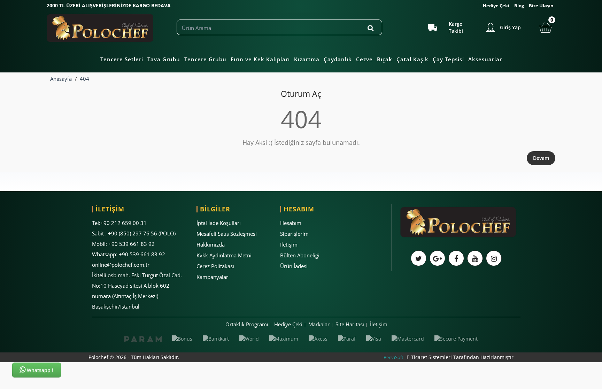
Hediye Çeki (496, 5)
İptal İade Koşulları (218, 222)
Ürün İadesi (294, 266)
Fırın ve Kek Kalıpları (260, 59)
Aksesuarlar (485, 59)
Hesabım (290, 222)
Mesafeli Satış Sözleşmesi (226, 233)
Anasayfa (61, 78)
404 (84, 78)
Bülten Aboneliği (299, 255)
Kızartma (306, 59)
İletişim (289, 244)
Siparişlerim (294, 233)
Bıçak (384, 59)
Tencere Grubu (205, 59)
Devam (541, 158)
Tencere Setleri (121, 59)
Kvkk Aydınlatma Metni (224, 255)
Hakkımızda (210, 244)
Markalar (319, 324)
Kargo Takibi (456, 27)
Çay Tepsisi (448, 59)
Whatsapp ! (39, 370)
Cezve (364, 59)
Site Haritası (349, 324)
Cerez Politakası (215, 266)
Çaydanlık (338, 59)
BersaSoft (393, 357)
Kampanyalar (212, 276)
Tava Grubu (163, 59)
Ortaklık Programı (246, 324)
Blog (519, 5)
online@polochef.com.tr (120, 264)
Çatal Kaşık (412, 59)
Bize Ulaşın (541, 5)
